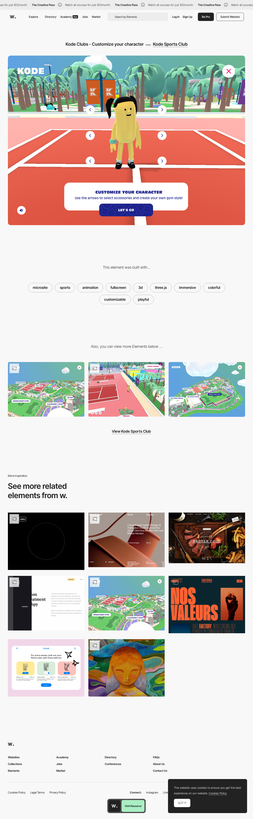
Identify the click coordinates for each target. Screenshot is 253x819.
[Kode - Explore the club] (46, 389)
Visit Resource (133, 806)
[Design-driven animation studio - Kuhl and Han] (126, 540)
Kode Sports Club (170, 44)
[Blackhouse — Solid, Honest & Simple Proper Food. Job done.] (207, 538)
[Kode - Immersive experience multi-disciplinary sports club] (126, 389)
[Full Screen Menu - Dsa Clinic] (46, 603)
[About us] (207, 604)
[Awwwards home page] (114, 806)
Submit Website (230, 16)
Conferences (113, 764)
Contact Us (160, 770)
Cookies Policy (16, 792)
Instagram (152, 792)
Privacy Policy (57, 792)
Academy (68, 16)
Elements (14, 770)
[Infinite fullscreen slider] (126, 668)
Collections (15, 764)
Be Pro (206, 16)
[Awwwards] (13, 16)
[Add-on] (46, 668)
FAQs (156, 757)
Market (96, 16)
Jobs (85, 16)
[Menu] (46, 541)
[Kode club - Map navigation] (207, 389)
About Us (159, 764)
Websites (14, 757)
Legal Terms (37, 792)
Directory (50, 16)
